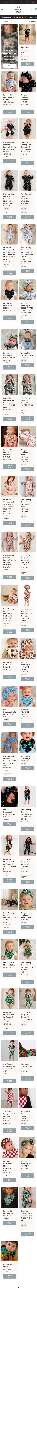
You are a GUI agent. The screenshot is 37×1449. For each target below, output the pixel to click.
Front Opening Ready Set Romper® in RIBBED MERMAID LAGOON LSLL (26, 506)
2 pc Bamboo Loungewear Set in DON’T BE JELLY (26, 51)
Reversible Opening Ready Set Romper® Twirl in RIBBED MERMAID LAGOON (8, 506)
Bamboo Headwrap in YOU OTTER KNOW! (9, 712)
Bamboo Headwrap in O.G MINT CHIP (27, 1163)
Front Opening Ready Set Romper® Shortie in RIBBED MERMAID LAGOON (9, 561)
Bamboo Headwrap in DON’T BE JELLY (9, 812)
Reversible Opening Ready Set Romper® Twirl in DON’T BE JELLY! (9, 864)
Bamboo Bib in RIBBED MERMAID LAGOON (8, 453)
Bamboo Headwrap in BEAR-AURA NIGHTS (25, 98)
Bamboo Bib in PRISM (8, 1265)
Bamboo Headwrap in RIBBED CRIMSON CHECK (8, 1166)
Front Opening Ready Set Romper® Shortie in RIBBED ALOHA (27, 967)
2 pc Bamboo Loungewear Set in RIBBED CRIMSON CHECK (9, 1116)
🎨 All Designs (29, 17)
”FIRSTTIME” (9, 66)
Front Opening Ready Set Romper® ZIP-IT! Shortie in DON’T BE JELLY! (27, 814)
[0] (34, 9)
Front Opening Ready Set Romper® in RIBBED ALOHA (26, 1016)
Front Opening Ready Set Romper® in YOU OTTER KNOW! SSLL (9, 761)
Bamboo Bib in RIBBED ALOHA (9, 964)
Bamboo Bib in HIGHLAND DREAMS (8, 664)
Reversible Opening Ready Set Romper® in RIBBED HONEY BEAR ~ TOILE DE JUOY (9, 253)
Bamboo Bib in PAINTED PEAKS (27, 354)
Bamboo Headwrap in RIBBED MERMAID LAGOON (25, 454)
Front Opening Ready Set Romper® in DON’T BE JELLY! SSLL (27, 864)
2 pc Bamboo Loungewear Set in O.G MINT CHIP (9, 1067)
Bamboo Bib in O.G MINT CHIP (9, 1212)
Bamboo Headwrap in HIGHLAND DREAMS (25, 666)
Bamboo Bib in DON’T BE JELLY (26, 757)
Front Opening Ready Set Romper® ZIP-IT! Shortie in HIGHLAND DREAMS (26, 615)
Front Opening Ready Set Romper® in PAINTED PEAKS (27, 401)
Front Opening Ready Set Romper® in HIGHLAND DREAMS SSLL (26, 560)
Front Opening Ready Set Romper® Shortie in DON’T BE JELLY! (9, 917)
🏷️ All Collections (18, 17)
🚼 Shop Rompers (6, 17)
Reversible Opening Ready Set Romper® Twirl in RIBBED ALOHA (8, 1017)
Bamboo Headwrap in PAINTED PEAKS (9, 355)
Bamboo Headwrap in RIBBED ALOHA (26, 915)
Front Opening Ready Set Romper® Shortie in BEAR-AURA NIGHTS (9, 147)
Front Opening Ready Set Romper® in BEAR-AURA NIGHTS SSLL (8, 199)
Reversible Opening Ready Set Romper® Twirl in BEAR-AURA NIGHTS (26, 147)
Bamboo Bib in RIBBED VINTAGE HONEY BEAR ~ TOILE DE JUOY (9, 98)
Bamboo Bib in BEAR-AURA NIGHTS (8, 305)
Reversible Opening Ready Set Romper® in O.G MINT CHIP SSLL (26, 1216)
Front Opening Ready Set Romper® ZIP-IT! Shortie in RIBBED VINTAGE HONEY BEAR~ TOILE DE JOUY (27, 254)
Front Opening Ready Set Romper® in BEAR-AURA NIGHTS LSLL (26, 199)
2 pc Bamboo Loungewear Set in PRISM (26, 1066)
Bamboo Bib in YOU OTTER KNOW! (26, 712)
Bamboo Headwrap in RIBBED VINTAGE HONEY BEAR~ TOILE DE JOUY (27, 308)
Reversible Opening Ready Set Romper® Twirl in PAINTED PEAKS (9, 403)
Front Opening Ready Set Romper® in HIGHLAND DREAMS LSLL (8, 613)
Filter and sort (7, 21)
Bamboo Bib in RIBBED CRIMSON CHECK (26, 1115)
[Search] (31, 9)
